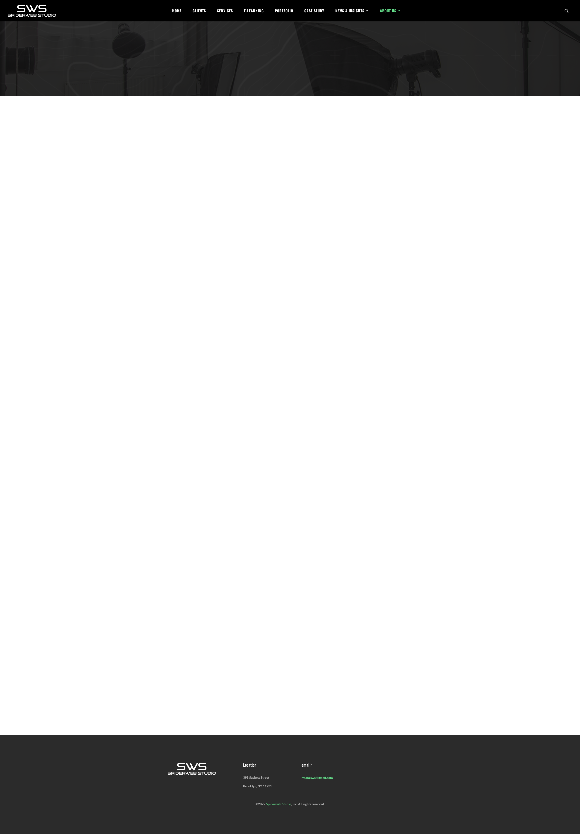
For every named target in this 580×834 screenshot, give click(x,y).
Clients (199, 11)
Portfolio (284, 11)
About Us (388, 11)
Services (225, 11)
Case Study (314, 11)
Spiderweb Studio (278, 804)
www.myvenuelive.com (354, 595)
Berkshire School (278, 364)
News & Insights (349, 11)
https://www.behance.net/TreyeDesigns (240, 526)
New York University (287, 357)
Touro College (317, 357)
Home (176, 11)
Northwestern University (351, 357)
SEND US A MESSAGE (286, 707)
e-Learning (254, 11)
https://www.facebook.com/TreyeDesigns (315, 526)
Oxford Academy (187, 370)
